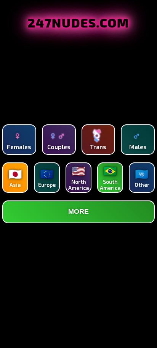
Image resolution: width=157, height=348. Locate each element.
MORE (78, 211)
